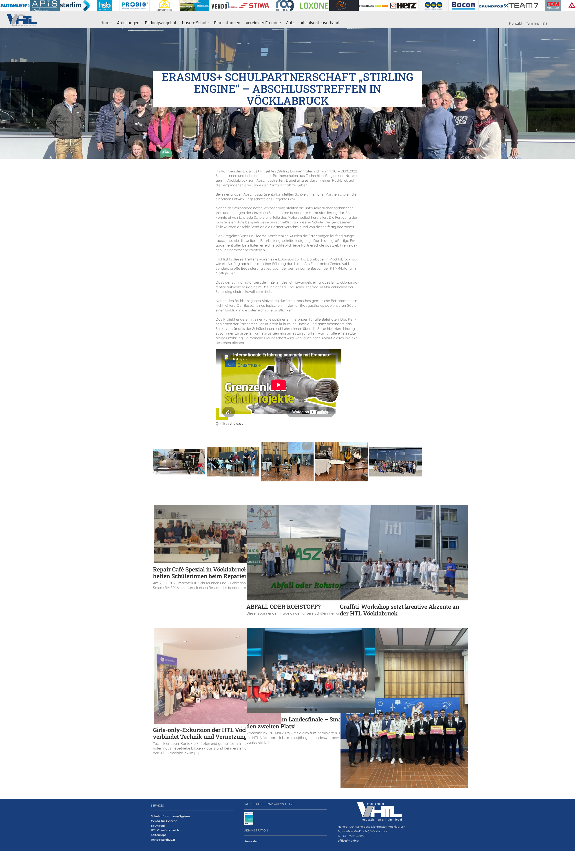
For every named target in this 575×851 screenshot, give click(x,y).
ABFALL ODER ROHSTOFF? (283, 606)
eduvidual (158, 825)
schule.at (235, 423)
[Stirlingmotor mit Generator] (179, 461)
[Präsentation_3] (233, 461)
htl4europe (159, 835)
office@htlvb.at (348, 840)
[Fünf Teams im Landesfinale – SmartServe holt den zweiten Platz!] (311, 670)
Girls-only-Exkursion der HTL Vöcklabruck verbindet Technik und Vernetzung (211, 733)
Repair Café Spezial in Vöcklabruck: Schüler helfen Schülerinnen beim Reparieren (212, 572)
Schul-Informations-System (170, 816)
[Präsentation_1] (341, 461)
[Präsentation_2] (287, 461)
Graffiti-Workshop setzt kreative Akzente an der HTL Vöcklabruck (399, 610)
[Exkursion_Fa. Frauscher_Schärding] (395, 461)
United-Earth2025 (163, 839)
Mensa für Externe (164, 821)
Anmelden (251, 841)
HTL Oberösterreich (165, 830)
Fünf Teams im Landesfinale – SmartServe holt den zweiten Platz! (309, 722)
